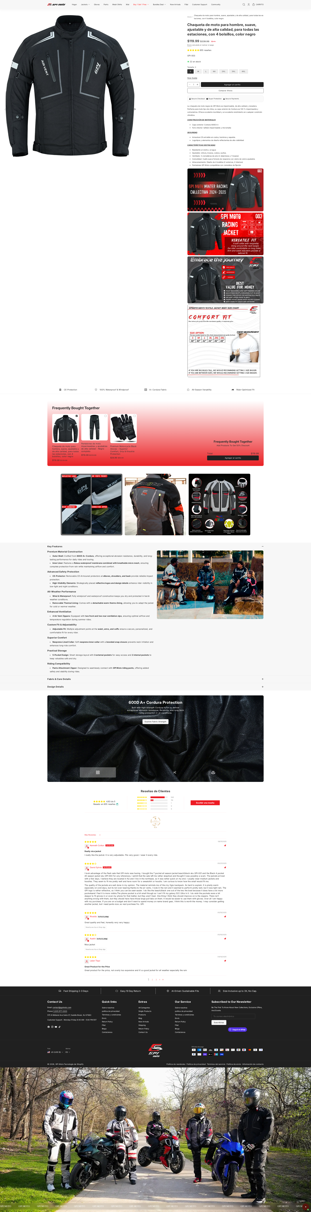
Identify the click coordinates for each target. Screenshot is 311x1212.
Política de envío (234, 1064)
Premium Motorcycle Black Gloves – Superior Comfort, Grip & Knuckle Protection (123, 450)
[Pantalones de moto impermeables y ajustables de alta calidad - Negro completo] (94, 427)
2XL (223, 71)
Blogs (104, 1029)
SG (215, 72)
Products (142, 1015)
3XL (233, 71)
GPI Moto (60, 1064)
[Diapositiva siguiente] (134, 109)
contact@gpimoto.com (62, 1007)
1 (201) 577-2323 (60, 1011)
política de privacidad (111, 1011)
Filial (103, 1025)
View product (286, 1197)
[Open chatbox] (305, 1206)
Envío (189, 45)
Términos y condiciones (111, 1015)
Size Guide (192, 78)
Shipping (142, 1025)
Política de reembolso (176, 1064)
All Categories (144, 1008)
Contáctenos (107, 1032)
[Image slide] (91, 504)
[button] (85, 4)
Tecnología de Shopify (74, 1064)
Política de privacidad (196, 1064)
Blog (140, 1018)
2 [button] (152, 979)
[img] (90, 842)
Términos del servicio (216, 1064)
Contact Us (143, 1032)
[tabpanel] (155, 709)
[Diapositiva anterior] (6, 109)
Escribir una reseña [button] (205, 803)
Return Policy (107, 1022)
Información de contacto (253, 1064)
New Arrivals (143, 1022)
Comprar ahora (225, 91)
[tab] (98, 772)
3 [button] (156, 979)
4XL (243, 71)
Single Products (144, 1011)
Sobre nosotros (108, 1008)
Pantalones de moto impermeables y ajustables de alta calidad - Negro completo (297, 1185)
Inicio (189, 17)
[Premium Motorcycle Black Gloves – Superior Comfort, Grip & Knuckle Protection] (123, 428)
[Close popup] (307, 1174)
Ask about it (301, 1197)
